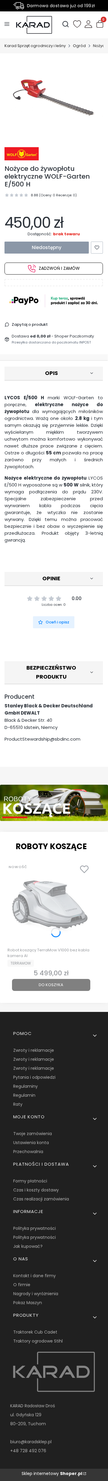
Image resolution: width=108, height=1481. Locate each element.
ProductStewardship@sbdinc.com (42, 739)
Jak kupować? (28, 1246)
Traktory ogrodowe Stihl (38, 1341)
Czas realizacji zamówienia (41, 1199)
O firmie (21, 1285)
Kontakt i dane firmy (34, 1276)
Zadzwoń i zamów (59, 268)
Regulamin (24, 1095)
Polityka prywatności (34, 1228)
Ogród (79, 46)
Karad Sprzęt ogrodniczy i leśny (35, 46)
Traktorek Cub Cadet (35, 1332)
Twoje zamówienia (32, 1134)
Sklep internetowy (52, 1474)
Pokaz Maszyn (27, 1303)
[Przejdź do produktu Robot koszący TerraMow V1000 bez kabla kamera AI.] (51, 903)
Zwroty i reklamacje (33, 1050)
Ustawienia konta (31, 1143)
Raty (17, 1104)
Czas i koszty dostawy (36, 1190)
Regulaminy (25, 1086)
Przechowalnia (28, 1152)
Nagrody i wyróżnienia (35, 1294)
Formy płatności (30, 1181)
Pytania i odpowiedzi (34, 1077)
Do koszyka (51, 985)
